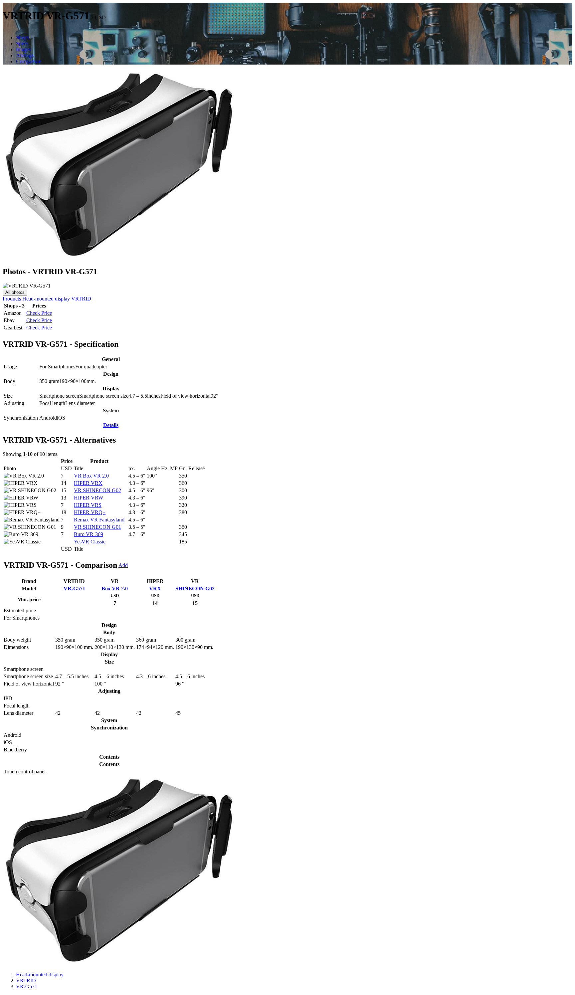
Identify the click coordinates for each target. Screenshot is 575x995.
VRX (155, 588)
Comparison (29, 61)
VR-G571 (74, 588)
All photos (15, 292)
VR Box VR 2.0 (91, 476)
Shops (22, 37)
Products (12, 298)
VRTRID (81, 298)
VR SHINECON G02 (97, 490)
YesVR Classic (89, 541)
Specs (22, 43)
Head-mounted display (46, 298)
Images (23, 49)
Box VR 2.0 (114, 588)
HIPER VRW (88, 497)
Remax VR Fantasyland (99, 519)
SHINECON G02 (195, 588)
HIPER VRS (87, 505)
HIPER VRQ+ (89, 512)
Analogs (25, 55)
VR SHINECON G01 (97, 527)
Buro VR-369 (88, 534)
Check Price (39, 313)
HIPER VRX (88, 483)
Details (110, 425)
